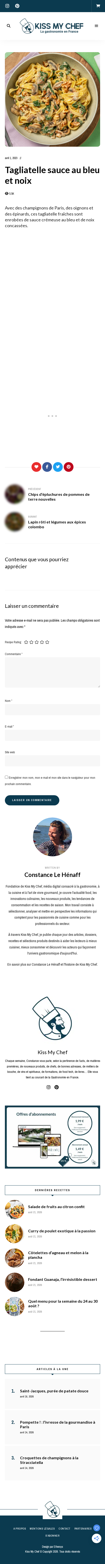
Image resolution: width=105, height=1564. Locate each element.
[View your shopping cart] (98, 6)
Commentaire (13, 654)
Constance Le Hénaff (52, 874)
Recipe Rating (13, 642)
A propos (19, 1528)
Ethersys (58, 1546)
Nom (8, 701)
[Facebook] (47, 467)
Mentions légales (42, 1528)
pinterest (17, 6)
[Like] (36, 467)
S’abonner (52, 1535)
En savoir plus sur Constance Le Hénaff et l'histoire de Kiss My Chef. (52, 964)
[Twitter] (58, 467)
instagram (7, 6)
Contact (65, 1528)
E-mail (9, 726)
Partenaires (83, 1528)
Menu (96, 26)
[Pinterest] (69, 467)
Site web (10, 752)
